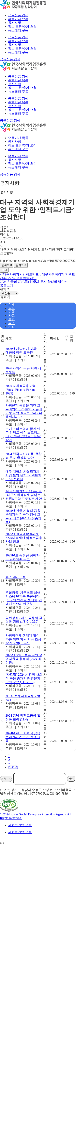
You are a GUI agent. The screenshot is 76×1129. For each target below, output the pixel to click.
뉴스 (11, 323)
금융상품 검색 (18, 37)
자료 (11, 315)
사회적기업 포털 (20, 825)
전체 (11, 304)
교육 (11, 311)
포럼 (11, 319)
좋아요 (7, 265)
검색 (71, 778)
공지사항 (14, 44)
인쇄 (4, 270)
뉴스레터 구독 (18, 52)
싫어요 (21, 265)
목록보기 (6, 285)
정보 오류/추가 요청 (22, 48)
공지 (11, 308)
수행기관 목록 (18, 41)
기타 (11, 326)
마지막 (13, 767)
